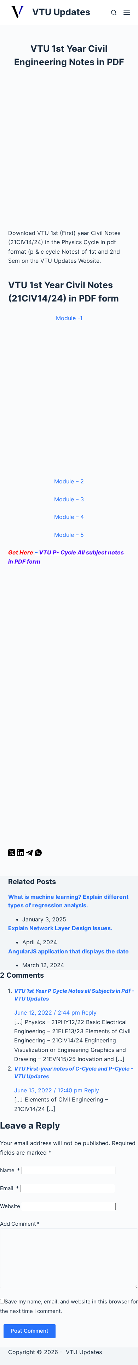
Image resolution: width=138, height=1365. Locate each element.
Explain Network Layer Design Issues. (60, 928)
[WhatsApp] (38, 854)
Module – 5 (69, 534)
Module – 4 (69, 516)
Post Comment (29, 1330)
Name (10, 1170)
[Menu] (126, 12)
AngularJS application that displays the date (68, 951)
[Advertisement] (69, 151)
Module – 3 (69, 499)
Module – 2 (69, 481)
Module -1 (69, 318)
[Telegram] (30, 854)
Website (10, 1206)
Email (9, 1188)
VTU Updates (61, 12)
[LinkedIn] (21, 854)
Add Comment (20, 1223)
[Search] (113, 12)
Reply (89, 1012)
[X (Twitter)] (12, 854)
